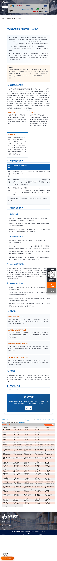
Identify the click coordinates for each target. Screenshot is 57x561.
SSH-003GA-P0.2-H (17, 429)
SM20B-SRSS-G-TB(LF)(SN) (38, 474)
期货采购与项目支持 (6, 541)
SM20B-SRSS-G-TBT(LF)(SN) (16, 505)
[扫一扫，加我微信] (29, 533)
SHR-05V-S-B (5, 432)
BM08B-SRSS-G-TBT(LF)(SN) (48, 492)
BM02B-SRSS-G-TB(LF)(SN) (6, 461)
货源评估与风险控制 (6, 547)
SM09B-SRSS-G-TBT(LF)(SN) (48, 500)
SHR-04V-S (47, 437)
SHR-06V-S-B (16, 432)
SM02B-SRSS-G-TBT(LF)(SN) (27, 497)
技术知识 (22, 539)
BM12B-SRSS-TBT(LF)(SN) (48, 479)
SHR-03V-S (37, 437)
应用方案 (22, 541)
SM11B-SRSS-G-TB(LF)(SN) (38, 471)
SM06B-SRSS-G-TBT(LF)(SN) (16, 500)
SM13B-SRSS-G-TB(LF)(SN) (6, 474)
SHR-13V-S (37, 442)
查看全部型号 (8, 558)
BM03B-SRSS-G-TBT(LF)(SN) (48, 490)
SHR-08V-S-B (37, 432)
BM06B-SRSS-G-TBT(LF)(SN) (27, 492)
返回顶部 (51, 291)
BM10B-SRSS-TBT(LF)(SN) (27, 479)
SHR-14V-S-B (47, 434)
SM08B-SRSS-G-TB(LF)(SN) (6, 471)
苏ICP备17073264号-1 (36, 531)
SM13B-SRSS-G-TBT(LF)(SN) (38, 503)
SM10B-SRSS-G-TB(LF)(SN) (27, 471)
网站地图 (43, 531)
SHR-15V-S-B (5, 437)
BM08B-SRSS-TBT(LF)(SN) (6, 479)
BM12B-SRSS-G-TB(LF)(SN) (6, 466)
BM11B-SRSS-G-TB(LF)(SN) (48, 463)
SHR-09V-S (47, 439)
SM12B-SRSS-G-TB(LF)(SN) (48, 471)
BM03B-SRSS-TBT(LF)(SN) (6, 476)
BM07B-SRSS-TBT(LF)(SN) (48, 476)
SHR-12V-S (26, 442)
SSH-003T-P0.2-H (6, 429)
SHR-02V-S (26, 437)
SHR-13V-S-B (37, 434)
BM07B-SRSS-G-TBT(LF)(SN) (38, 492)
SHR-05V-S (5, 439)
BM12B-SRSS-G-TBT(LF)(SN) (38, 495)
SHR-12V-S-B (26, 434)
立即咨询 (28, 408)
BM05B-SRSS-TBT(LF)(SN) (27, 476)
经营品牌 (9, 18)
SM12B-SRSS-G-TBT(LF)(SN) (27, 503)
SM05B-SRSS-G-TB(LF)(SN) (27, 468)
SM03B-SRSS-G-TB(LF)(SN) (6, 468)
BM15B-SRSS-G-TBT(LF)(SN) (16, 497)
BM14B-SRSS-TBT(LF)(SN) (16, 482)
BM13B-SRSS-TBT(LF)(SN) (6, 482)
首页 (3, 18)
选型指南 (22, 537)
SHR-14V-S (47, 442)
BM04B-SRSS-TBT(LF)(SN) (16, 476)
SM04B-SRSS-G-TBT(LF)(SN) (48, 497)
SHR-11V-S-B (16, 434)
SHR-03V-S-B (37, 429)
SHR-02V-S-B (26, 429)
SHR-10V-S (5, 442)
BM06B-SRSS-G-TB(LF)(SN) (48, 461)
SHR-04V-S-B (47, 429)
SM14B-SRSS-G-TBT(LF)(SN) (48, 503)
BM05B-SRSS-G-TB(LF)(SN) (38, 461)
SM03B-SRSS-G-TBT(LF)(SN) (38, 497)
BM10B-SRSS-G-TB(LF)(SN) (38, 463)
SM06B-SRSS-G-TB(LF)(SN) (38, 468)
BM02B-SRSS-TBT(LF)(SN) (48, 474)
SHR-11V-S (15, 442)
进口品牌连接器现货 (6, 537)
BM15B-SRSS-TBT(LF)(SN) (27, 482)
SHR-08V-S (37, 439)
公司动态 (22, 543)
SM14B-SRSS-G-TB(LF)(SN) (16, 474)
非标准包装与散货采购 (6, 545)
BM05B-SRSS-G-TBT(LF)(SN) (16, 492)
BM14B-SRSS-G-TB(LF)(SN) (27, 466)
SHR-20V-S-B (16, 437)
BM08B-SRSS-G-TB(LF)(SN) (16, 463)
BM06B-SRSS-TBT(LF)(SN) (37, 476)
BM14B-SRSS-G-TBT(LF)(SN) (6, 497)
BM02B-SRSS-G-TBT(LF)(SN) (38, 490)
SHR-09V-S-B (47, 432)
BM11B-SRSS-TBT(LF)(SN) (37, 479)
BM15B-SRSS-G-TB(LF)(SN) (38, 466)
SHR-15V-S (5, 444)
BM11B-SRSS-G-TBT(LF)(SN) (27, 495)
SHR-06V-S (15, 439)
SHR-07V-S (26, 439)
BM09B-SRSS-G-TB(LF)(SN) (27, 463)
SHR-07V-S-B (26, 432)
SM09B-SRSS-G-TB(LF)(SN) (16, 471)
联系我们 (40, 537)
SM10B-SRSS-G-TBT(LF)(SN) (6, 503)
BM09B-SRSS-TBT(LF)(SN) (16, 479)
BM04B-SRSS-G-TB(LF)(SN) (27, 461)
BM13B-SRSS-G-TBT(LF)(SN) (48, 495)
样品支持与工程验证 (6, 543)
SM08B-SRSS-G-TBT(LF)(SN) (38, 500)
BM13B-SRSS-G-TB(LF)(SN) (16, 466)
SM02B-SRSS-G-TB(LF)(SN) (48, 466)
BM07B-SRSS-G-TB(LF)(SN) (6, 463)
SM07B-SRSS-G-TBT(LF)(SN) (27, 500)
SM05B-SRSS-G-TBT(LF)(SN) (6, 500)
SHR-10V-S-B (5, 434)
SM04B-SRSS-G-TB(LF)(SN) (16, 468)
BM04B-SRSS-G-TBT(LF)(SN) (6, 492)
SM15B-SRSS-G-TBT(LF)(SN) (6, 505)
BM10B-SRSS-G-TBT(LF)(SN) (16, 495)
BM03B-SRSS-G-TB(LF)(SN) (16, 461)
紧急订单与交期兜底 (6, 539)
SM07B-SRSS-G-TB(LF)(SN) (48, 468)
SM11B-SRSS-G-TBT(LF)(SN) (16, 503)
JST (14, 18)
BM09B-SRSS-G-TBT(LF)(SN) (6, 495)
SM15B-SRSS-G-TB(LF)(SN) (27, 474)
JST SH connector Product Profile (16, 389)
